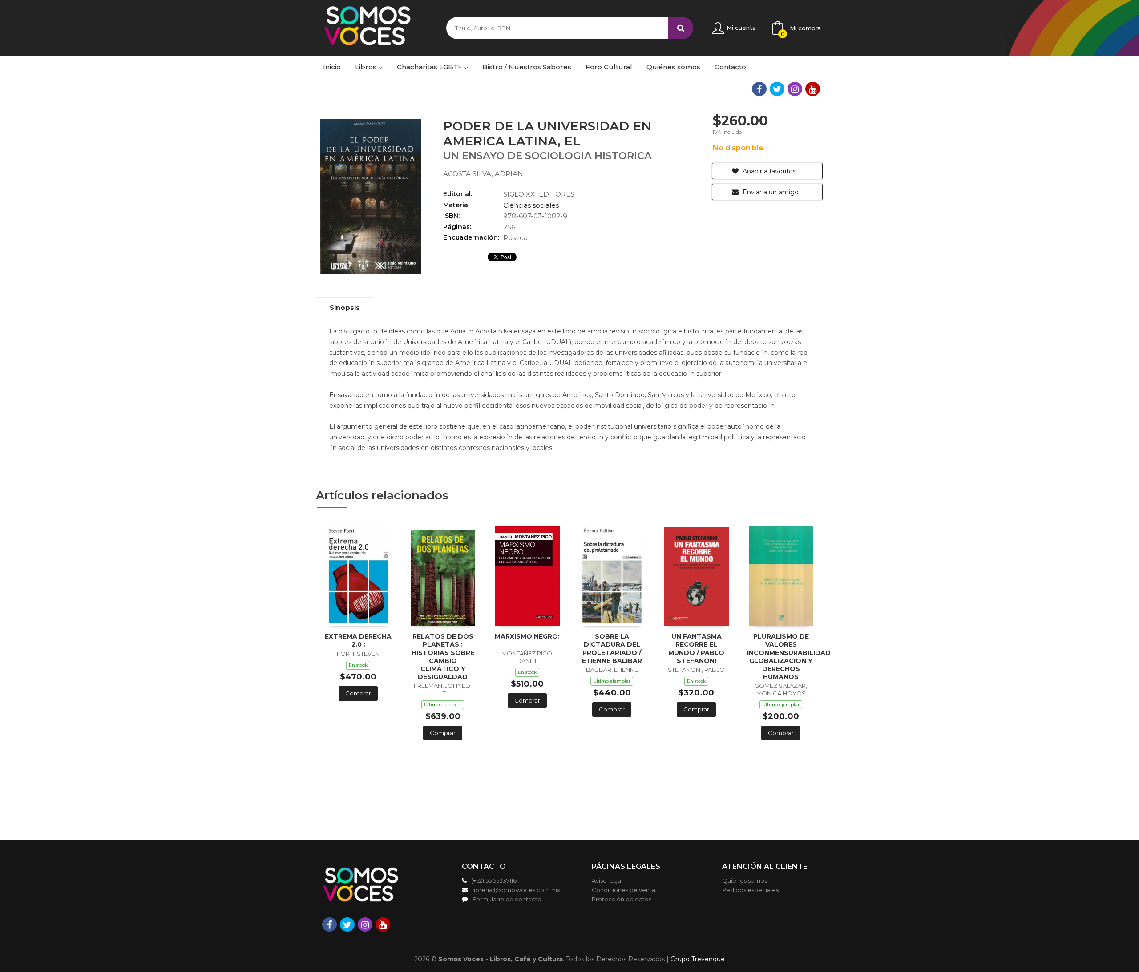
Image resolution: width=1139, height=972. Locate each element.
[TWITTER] (777, 89)
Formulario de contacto (507, 899)
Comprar (358, 693)
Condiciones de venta (623, 889)
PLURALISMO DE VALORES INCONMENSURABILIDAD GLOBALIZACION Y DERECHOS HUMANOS (789, 656)
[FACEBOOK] (759, 89)
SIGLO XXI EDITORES (538, 194)
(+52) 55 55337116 (494, 880)
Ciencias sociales (531, 205)
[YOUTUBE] (812, 89)
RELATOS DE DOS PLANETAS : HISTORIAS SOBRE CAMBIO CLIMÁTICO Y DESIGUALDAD (443, 656)
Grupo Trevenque (697, 959)
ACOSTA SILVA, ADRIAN (483, 173)
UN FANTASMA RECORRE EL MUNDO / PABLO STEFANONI (696, 648)
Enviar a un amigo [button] (770, 192)
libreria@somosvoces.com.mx (516, 889)
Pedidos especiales (750, 889)
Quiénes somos (744, 880)
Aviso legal (607, 880)
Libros (366, 67)
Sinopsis (345, 307)
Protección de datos (621, 899)
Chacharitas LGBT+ (430, 67)
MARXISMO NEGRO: (527, 636)
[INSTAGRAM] (795, 89)
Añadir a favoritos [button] (768, 171)
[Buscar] (680, 28)
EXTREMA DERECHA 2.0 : (358, 640)
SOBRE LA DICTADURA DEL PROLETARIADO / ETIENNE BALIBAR (612, 648)
